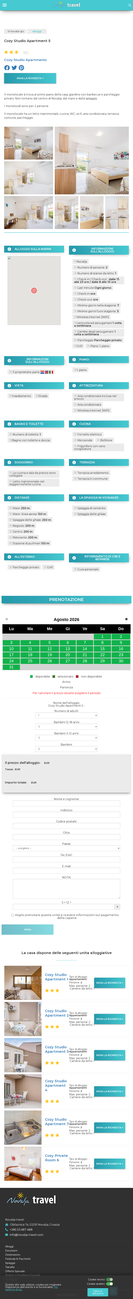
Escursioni (11, 1250)
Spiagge (10, 1263)
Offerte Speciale (15, 1271)
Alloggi (36, 31)
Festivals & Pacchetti (17, 1259)
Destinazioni (12, 1255)
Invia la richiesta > (30, 78)
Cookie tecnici (96, 1279)
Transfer (10, 1267)
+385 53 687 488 (21, 1229)
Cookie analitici (96, 1284)
